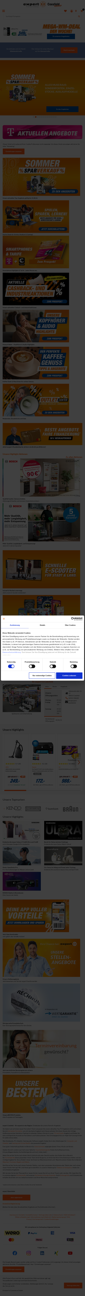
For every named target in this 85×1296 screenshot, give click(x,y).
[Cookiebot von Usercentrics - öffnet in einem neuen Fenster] (72, 618)
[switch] (32, 666)
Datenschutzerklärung (12, 652)
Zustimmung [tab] (15, 625)
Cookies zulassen (69, 675)
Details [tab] (42, 625)
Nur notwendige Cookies (42, 675)
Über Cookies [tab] (70, 625)
